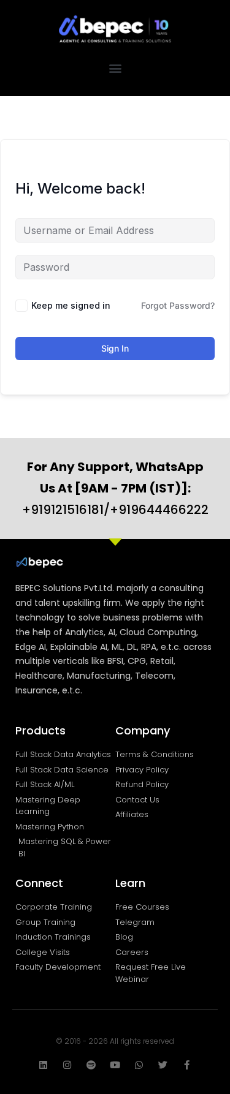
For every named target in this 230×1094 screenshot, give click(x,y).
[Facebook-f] (186, 1064)
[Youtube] (115, 1064)
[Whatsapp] (139, 1064)
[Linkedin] (43, 1064)
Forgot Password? (178, 305)
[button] (115, 68)
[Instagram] (67, 1064)
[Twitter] (162, 1064)
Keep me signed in (70, 305)
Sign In (115, 348)
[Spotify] (91, 1064)
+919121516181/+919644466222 (115, 488)
